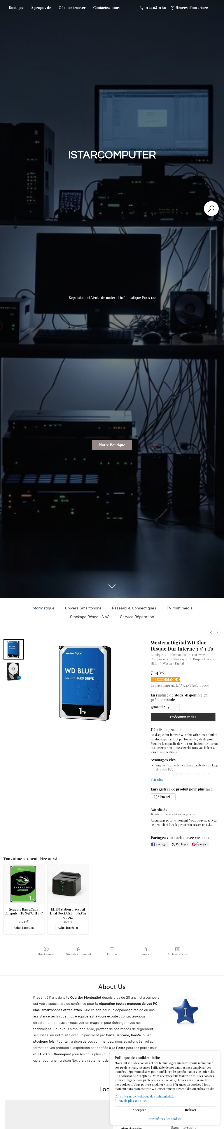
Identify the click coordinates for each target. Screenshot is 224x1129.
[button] (163, 796)
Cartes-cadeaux (178, 954)
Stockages (180, 659)
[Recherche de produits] (211, 209)
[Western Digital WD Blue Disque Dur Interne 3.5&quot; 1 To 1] (14, 671)
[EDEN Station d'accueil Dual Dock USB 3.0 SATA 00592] (68, 884)
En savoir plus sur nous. (131, 1101)
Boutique (16, 7)
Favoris (112, 954)
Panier (144, 954)
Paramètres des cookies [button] (165, 1119)
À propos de (41, 7)
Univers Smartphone (83, 608)
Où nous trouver (72, 7)
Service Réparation (137, 616)
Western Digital (173, 663)
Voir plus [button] (157, 779)
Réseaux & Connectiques (134, 608)
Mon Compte (46, 954)
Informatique (43, 608)
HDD (154, 663)
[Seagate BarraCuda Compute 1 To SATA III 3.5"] (24, 884)
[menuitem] (211, 632)
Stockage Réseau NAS (90, 616)
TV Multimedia (180, 608)
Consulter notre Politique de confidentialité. (144, 1096)
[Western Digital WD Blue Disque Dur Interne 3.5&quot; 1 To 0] (14, 649)
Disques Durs (202, 659)
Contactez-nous (106, 7)
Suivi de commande (79, 954)
